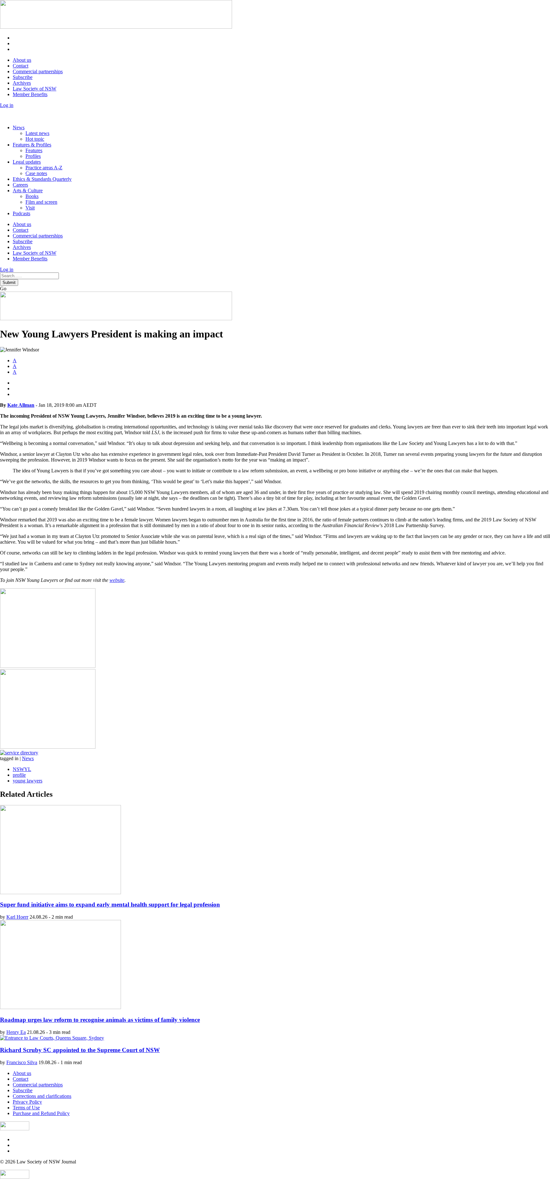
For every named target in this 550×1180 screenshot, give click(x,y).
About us (22, 60)
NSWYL (22, 769)
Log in (6, 105)
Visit (30, 207)
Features (33, 150)
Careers (20, 184)
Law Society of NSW (34, 88)
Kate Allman (20, 405)
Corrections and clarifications (42, 1096)
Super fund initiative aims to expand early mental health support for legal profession (110, 904)
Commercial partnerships (38, 71)
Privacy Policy (27, 1102)
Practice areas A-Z (43, 167)
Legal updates (27, 162)
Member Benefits (30, 94)
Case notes (36, 173)
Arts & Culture (28, 190)
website (116, 580)
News (19, 127)
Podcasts (21, 213)
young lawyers (27, 780)
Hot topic (34, 139)
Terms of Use (26, 1107)
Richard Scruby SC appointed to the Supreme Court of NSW (80, 1050)
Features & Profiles (32, 144)
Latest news (37, 133)
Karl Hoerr (17, 917)
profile (19, 775)
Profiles (33, 156)
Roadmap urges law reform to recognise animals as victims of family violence (100, 1019)
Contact (20, 65)
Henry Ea (16, 1032)
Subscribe (22, 77)
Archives (22, 83)
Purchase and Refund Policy (41, 1113)
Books (32, 196)
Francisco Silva (21, 1062)
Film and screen (41, 202)
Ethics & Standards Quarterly (42, 179)
